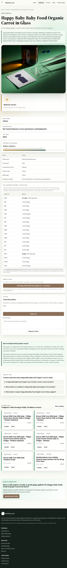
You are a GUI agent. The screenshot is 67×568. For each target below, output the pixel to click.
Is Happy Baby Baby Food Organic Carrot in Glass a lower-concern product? (30, 382)
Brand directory (6, 533)
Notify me (33, 314)
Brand (12, 426)
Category (6, 426)
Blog (53, 2)
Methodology (61, 2)
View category (59, 406)
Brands (48, 2)
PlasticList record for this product (14, 269)
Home (34, 2)
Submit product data (11, 496)
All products (5, 531)
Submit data (5, 561)
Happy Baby (10, 28)
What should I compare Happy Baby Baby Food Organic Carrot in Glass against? (31, 392)
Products (41, 2)
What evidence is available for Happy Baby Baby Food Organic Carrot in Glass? (30, 387)
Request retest (33, 331)
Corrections (5, 563)
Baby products (5, 536)
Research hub (5, 543)
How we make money (7, 290)
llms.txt (3, 551)
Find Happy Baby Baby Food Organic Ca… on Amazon (33, 285)
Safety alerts (5, 558)
